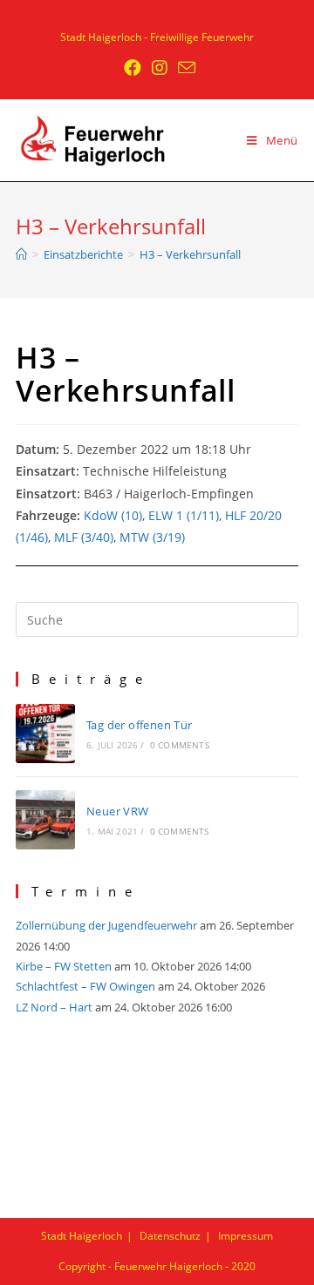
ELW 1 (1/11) (183, 515)
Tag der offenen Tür (139, 725)
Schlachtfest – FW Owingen (85, 986)
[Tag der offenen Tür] (45, 733)
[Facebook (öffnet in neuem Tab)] (133, 68)
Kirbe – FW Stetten (64, 966)
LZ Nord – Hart (54, 1007)
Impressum (245, 1235)
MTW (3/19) (152, 537)
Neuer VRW (117, 811)
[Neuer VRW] (45, 819)
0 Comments (179, 745)
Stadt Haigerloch (81, 1235)
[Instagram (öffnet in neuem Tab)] (160, 68)
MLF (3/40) (83, 537)
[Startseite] (21, 254)
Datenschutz (170, 1235)
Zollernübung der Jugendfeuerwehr (106, 925)
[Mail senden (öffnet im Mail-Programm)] (184, 67)
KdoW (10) (113, 515)
